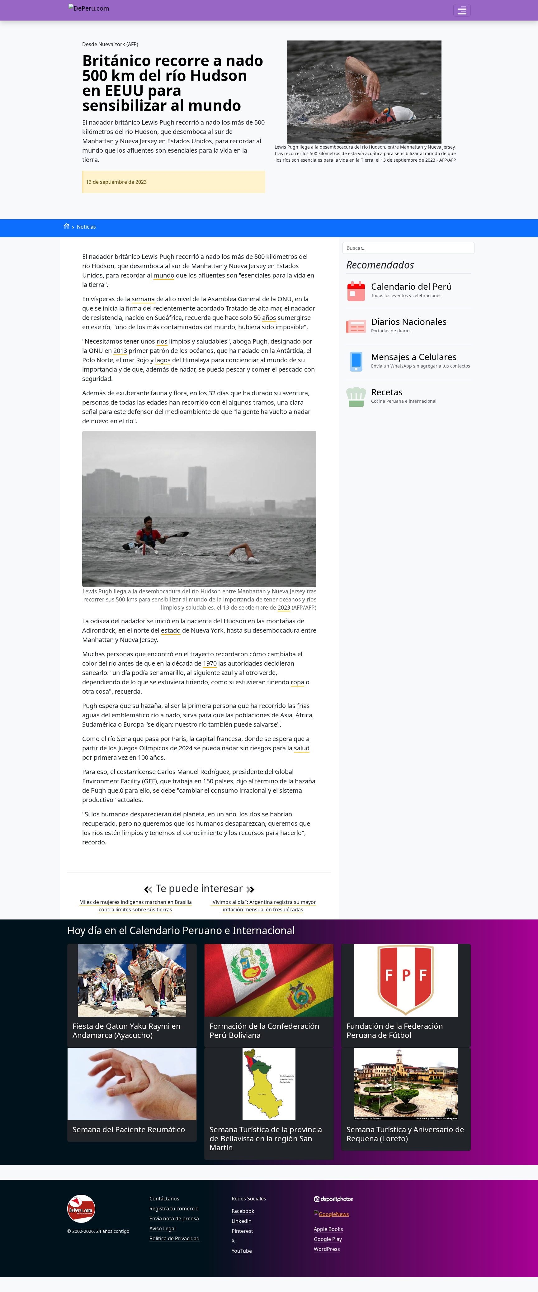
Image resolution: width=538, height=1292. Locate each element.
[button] (462, 10)
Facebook (243, 1211)
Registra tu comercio (174, 1208)
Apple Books (328, 1229)
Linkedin (242, 1221)
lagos (163, 360)
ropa (297, 682)
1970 (210, 663)
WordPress (327, 1249)
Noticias (86, 226)
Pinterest (242, 1231)
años (269, 317)
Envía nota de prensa (174, 1218)
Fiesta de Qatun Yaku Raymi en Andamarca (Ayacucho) (127, 1030)
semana (143, 299)
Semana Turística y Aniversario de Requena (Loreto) (405, 1133)
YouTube (242, 1250)
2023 (284, 607)
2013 (120, 350)
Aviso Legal (162, 1228)
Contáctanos (164, 1198)
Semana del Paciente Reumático (129, 1129)
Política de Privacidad (174, 1238)
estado (171, 630)
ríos (162, 341)
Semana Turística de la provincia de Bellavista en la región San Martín (266, 1138)
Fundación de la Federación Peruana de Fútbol (395, 1030)
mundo (163, 275)
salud (301, 748)
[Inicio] (66, 226)
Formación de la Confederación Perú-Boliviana (264, 1030)
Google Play (328, 1239)
